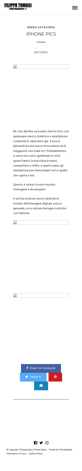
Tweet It (35, 377)
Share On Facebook (43, 368)
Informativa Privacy (16, 454)
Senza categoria (41, 27)
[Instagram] (47, 443)
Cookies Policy (36, 454)
